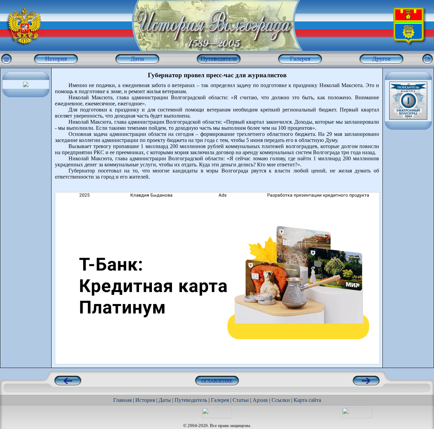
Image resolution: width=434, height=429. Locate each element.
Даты (165, 400)
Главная (122, 400)
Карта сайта (307, 400)
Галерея (220, 400)
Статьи (241, 400)
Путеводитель (191, 400)
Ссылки (281, 400)
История (145, 400)
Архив (260, 400)
